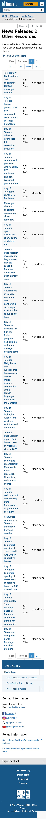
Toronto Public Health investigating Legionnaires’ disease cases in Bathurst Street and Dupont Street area (11, 264)
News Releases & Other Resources (22, 677)
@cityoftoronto (13, 722)
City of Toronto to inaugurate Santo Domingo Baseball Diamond (9, 638)
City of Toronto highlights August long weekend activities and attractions (11, 417)
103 (20, 66)
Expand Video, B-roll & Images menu (41, 689)
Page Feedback (10, 761)
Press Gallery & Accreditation (19, 683)
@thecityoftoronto (14, 726)
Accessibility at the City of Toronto (23, 811)
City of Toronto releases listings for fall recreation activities (9, 138)
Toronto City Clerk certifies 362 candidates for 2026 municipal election (11, 82)
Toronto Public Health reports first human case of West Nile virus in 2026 (11, 441)
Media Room (10, 672)
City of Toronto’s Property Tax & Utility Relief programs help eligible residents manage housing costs (11, 336)
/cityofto (10, 713)
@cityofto (10, 717)
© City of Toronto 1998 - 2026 (23, 805)
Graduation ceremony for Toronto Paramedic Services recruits (11, 525)
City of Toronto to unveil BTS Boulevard (9, 193)
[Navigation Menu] (42, 4)
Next (28, 66)
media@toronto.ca (17, 707)
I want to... (29, 3)
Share (23, 26)
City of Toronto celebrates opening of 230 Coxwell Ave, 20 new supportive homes (10, 550)
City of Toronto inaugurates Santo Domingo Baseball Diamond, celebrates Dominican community (10, 609)
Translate (35, 26)
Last (37, 66)
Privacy (23, 808)
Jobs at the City (23, 770)
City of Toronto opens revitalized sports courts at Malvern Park (10, 234)
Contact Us (23, 778)
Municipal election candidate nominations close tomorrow (10, 211)
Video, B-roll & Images (16, 688)
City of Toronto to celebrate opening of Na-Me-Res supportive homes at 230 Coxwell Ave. (11, 578)
